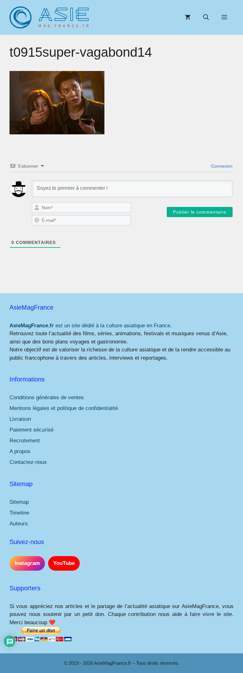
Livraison (20, 419)
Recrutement (24, 441)
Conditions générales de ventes (46, 397)
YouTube (64, 563)
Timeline (19, 513)
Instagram (27, 563)
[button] (206, 17)
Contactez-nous (28, 462)
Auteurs (18, 524)
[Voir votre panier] (187, 17)
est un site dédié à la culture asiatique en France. (90, 326)
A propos (19, 451)
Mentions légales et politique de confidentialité (63, 408)
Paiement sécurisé (31, 430)
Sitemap (19, 502)
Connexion (221, 166)
